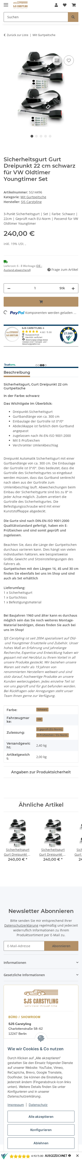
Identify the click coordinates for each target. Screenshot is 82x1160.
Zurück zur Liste (17, 35)
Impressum (16, 1105)
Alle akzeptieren (41, 1116)
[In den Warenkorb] (7, 49)
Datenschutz (38, 1105)
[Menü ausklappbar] (6, 3)
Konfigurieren (41, 1130)
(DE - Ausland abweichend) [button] (23, 268)
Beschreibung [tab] (17, 372)
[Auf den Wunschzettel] (69, 60)
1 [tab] (32, 136)
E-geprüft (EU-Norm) (49, 729)
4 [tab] (45, 136)
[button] (56, 5)
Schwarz (42, 709)
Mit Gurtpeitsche (33, 197)
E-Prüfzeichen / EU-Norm (52, 735)
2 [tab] (36, 136)
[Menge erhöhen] (73, 288)
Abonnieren (61, 946)
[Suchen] (73, 17)
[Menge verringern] (9, 288)
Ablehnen (41, 1143)
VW (39, 719)
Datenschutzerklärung (21, 925)
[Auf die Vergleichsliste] (57, 60)
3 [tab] (41, 136)
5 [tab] (50, 136)
